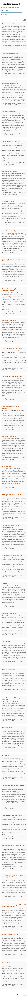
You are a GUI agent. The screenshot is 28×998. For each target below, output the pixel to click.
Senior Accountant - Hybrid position (13, 785)
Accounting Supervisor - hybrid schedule (11, 495)
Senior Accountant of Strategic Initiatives (11, 698)
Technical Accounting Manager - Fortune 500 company (11, 289)
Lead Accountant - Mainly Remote (12, 348)
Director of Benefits (8, 201)
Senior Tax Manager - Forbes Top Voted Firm (13, 846)
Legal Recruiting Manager (10, 54)
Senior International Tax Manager (12, 376)
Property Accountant (8, 670)
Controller (5, 583)
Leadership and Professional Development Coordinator (10, 82)
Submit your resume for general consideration (11, 12)
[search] (9, 20)
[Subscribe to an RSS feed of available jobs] (17, 994)
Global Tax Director (7, 756)
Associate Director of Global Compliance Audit (10, 526)
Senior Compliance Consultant (11, 141)
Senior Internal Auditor (9, 320)
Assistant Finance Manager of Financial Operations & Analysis (14, 905)
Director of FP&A (7, 728)
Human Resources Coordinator (11, 24)
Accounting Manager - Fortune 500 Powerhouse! (12, 260)
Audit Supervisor (7, 466)
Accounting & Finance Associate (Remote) (11, 407)
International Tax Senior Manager (12, 555)
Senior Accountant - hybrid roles (12, 231)
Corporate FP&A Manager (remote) (12, 815)
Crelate (25, 995)
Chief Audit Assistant (8, 963)
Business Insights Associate (10, 934)
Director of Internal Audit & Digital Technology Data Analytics (12, 876)
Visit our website (4, 10)
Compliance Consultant (9, 112)
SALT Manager (6, 641)
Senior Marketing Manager (10, 171)
